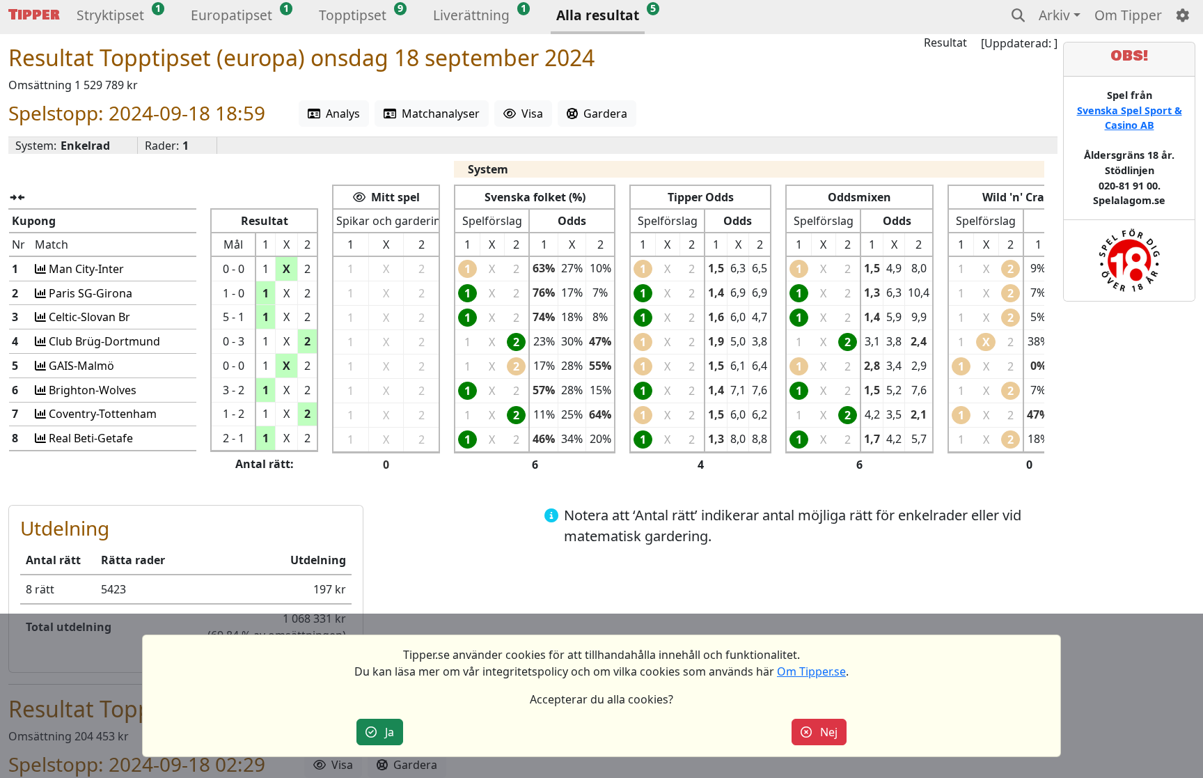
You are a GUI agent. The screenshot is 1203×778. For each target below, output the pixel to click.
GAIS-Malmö (80, 365)
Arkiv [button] (1054, 15)
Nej (825, 732)
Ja (385, 732)
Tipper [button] (34, 15)
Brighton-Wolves (91, 390)
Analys (340, 113)
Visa (529, 113)
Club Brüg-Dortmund (103, 341)
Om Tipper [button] (1128, 15)
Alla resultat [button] (597, 15)
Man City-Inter (85, 269)
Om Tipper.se (811, 671)
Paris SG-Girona (89, 293)
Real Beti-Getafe (89, 438)
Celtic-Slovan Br (88, 317)
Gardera (602, 113)
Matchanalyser (438, 113)
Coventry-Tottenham (101, 413)
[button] (110, 17)
